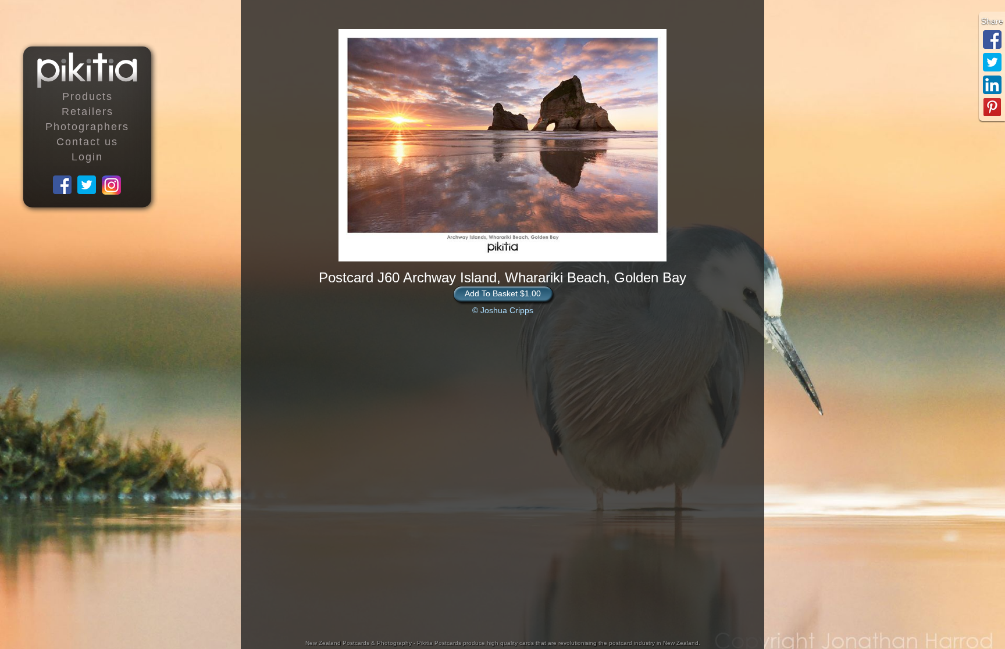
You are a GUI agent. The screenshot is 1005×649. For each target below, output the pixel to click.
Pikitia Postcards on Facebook (62, 185)
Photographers (87, 126)
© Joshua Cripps (502, 310)
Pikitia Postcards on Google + (111, 185)
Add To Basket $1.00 (503, 293)
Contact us (87, 142)
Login (87, 157)
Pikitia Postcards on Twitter (87, 185)
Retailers (87, 111)
